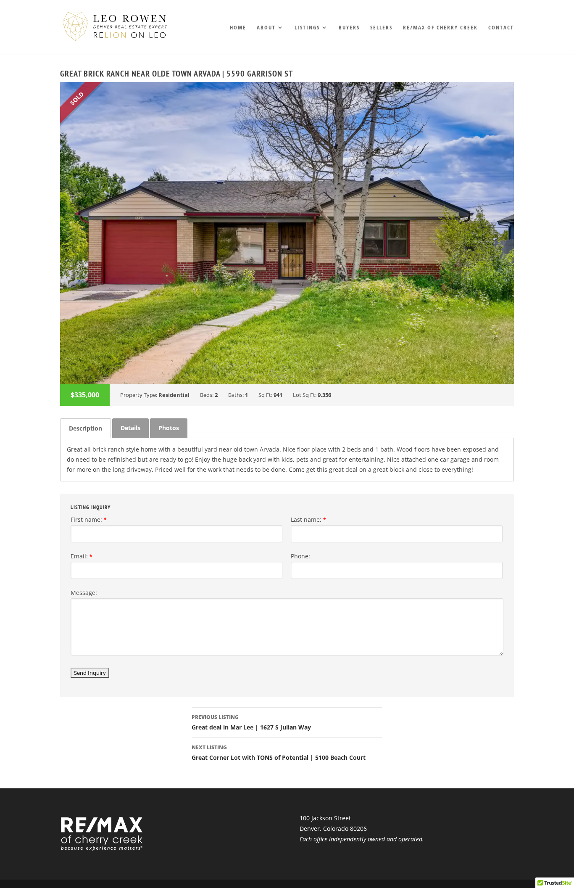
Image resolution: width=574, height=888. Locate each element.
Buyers (349, 27)
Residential (174, 395)
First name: (89, 519)
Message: (84, 593)
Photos (168, 428)
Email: (81, 556)
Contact (501, 27)
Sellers (381, 27)
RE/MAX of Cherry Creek (440, 27)
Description (85, 428)
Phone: (300, 556)
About (266, 27)
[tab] (85, 428)
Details (130, 428)
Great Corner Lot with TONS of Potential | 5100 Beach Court (279, 752)
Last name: (308, 519)
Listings (307, 27)
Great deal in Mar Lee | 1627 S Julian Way (251, 722)
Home (238, 27)
